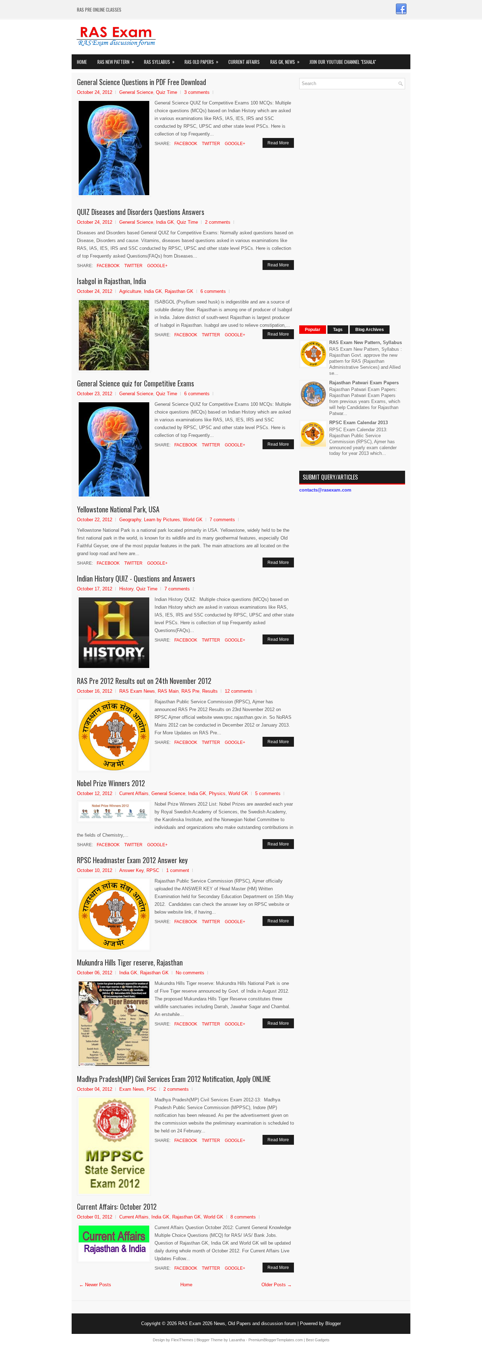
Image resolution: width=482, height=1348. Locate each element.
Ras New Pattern (115, 61)
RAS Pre (190, 691)
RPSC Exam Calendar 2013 (358, 422)
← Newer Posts (95, 1284)
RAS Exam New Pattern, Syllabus (365, 342)
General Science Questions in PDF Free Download (141, 82)
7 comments (222, 519)
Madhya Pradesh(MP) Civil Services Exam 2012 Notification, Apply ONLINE (174, 1079)
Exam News (131, 1089)
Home (82, 61)
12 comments (239, 691)
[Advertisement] (352, 200)
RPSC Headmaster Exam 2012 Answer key (132, 860)
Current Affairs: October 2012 (117, 1206)
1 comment (177, 870)
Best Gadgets (318, 1340)
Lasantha (237, 1340)
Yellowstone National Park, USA (118, 509)
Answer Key (131, 870)
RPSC (152, 870)
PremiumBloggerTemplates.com (275, 1340)
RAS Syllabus (159, 61)
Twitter (210, 143)
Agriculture (130, 291)
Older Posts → (276, 1284)
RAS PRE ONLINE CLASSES (99, 9)
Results (210, 691)
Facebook (185, 143)
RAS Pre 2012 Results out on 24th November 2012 (144, 681)
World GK (193, 519)
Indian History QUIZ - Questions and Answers (136, 578)
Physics (217, 793)
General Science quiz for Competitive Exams (135, 383)
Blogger (333, 1323)
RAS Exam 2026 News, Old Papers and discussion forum (237, 1323)
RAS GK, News (285, 61)
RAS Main (168, 691)
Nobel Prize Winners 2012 (111, 783)
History (126, 588)
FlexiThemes (182, 1340)
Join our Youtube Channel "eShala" (342, 61)
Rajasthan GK (179, 291)
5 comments (268, 793)
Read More (278, 142)
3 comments (197, 92)
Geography (130, 519)
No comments (190, 972)
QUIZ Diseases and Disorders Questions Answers (140, 212)
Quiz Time (166, 92)
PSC (151, 1089)
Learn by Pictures (162, 519)
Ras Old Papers (201, 61)
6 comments (213, 291)
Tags (338, 329)
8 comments (243, 1217)
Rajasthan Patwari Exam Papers (364, 382)
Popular (312, 329)
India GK (165, 222)
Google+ (234, 143)
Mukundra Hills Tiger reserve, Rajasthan (130, 962)
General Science (136, 92)
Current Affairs (244, 61)
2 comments (217, 222)
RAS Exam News (137, 691)
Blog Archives (369, 329)
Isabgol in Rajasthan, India (111, 281)
